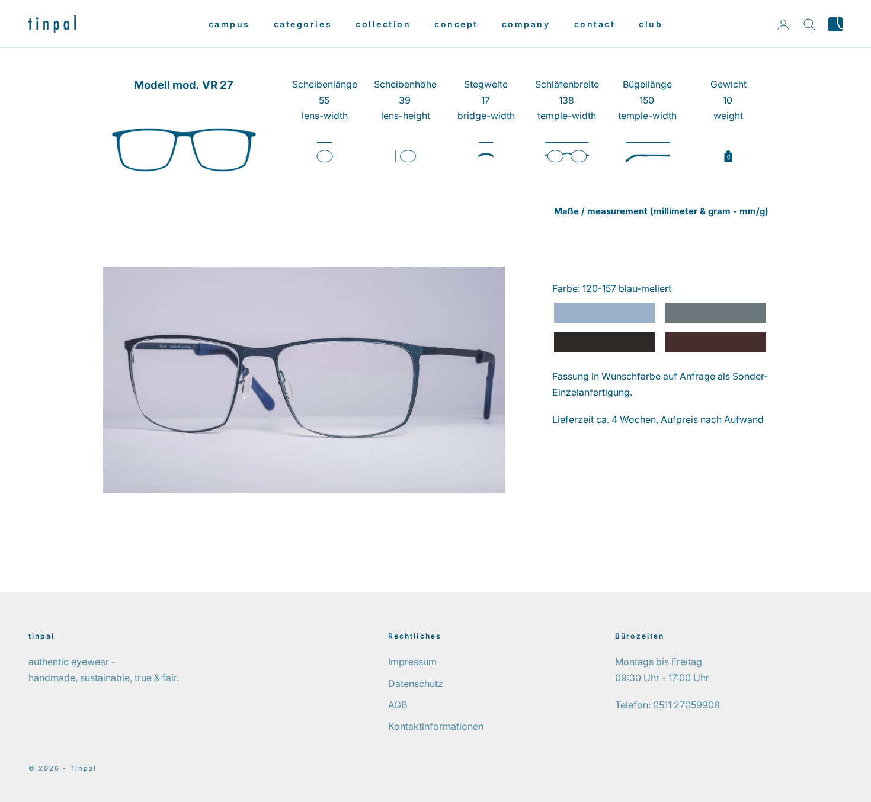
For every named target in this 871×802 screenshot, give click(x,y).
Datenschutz (415, 683)
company (526, 24)
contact (595, 24)
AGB (397, 705)
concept (456, 24)
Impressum (412, 662)
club (650, 24)
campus (229, 24)
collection (383, 24)
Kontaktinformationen (435, 726)
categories (303, 24)
